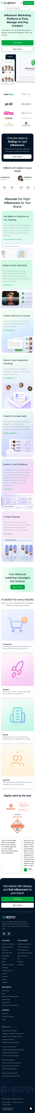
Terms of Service (17, 1102)
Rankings (20, 962)
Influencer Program (8, 1016)
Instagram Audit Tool (8, 1039)
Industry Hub (6, 999)
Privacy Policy (6, 1102)
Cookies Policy (6, 1104)
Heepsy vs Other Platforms (10, 1005)
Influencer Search (7, 947)
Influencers (21, 964)
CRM (3, 962)
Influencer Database (8, 944)
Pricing (4, 1019)
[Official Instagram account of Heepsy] (4, 934)
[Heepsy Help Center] (21, 3)
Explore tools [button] (6, 1027)
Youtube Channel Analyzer (10, 1052)
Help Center (5, 990)
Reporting (5, 967)
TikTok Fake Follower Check (10, 1066)
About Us (5, 1013)
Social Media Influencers (25, 953)
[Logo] (9, 3)
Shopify (4, 979)
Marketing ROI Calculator (10, 1073)
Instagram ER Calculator (9, 1030)
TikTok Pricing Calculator (9, 1069)
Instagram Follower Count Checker (12, 1033)
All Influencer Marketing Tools (11, 1076)
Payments (5, 976)
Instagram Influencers (24, 944)
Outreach (5, 950)
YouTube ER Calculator (9, 1047)
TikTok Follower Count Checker (11, 1063)
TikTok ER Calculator (8, 1060)
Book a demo (17, 49)
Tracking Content (7, 970)
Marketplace (6, 956)
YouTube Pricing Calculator (10, 1055)
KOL (19, 959)
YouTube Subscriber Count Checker (13, 1050)
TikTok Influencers (23, 950)
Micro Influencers (23, 956)
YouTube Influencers (24, 947)
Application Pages (7, 964)
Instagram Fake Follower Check (12, 1036)
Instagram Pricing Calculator (10, 1042)
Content (4, 973)
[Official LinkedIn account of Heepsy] (9, 934)
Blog (3, 993)
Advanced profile (7, 953)
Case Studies (6, 1002)
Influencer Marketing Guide (10, 996)
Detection (5, 982)
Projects (4, 959)
